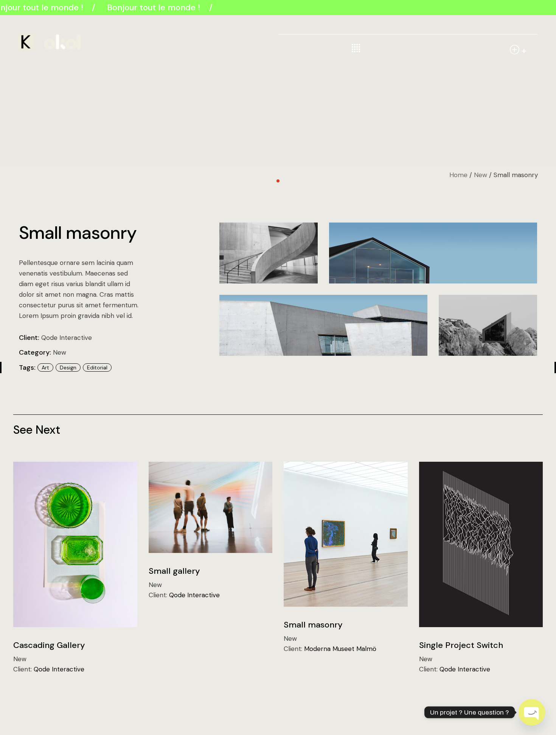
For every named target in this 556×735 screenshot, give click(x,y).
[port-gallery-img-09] (488, 325)
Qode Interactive (66, 337)
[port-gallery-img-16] (433, 253)
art (45, 367)
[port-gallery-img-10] (323, 325)
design (68, 367)
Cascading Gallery (49, 645)
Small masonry (313, 624)
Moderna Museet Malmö (340, 649)
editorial (97, 367)
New (59, 352)
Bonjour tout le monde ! (151, 7)
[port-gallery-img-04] (268, 253)
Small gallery (174, 570)
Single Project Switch (461, 645)
